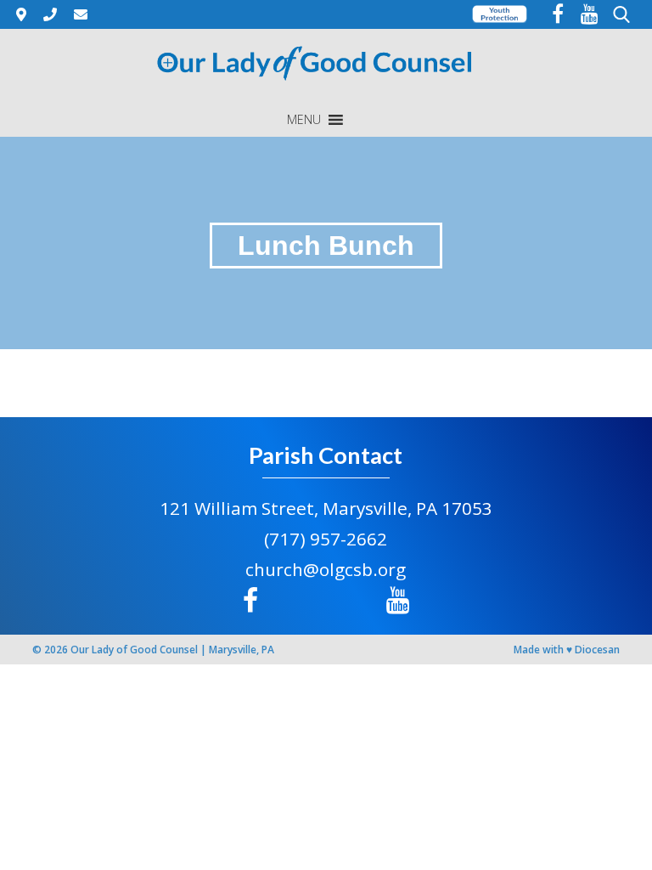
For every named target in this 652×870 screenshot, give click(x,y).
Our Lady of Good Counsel (134, 649)
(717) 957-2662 (325, 539)
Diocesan (597, 649)
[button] (304, 120)
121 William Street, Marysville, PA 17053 (326, 508)
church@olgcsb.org (325, 569)
